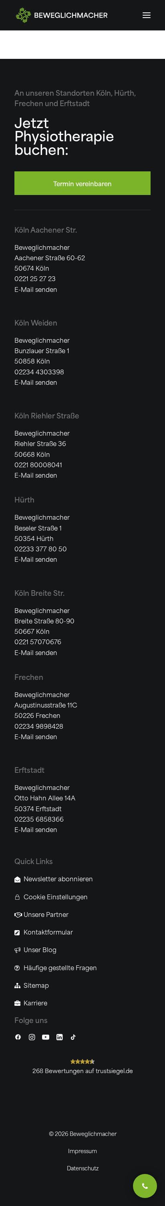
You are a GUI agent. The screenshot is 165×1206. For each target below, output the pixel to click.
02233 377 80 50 (40, 548)
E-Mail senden (35, 289)
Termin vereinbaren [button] (82, 183)
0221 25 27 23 (35, 278)
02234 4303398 (39, 371)
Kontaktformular (48, 932)
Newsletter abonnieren (58, 878)
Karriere (35, 1002)
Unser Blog (40, 949)
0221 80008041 (38, 464)
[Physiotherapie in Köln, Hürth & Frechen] (79, 15)
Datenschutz (83, 1168)
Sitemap (36, 985)
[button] (146, 15)
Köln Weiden (35, 322)
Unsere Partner (46, 914)
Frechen (28, 676)
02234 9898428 (38, 726)
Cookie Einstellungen (56, 896)
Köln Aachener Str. (45, 229)
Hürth (24, 499)
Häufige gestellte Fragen (60, 967)
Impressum (82, 1150)
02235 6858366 (39, 819)
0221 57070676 (37, 641)
